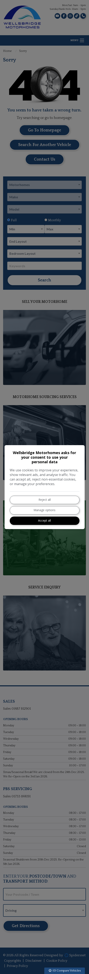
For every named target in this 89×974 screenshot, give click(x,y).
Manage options (44, 510)
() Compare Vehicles (66, 970)
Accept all (44, 520)
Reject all (44, 500)
